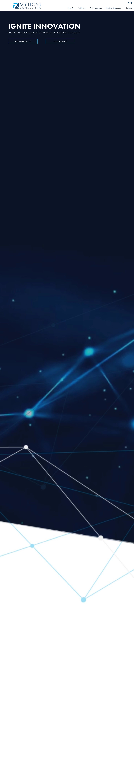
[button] (85, 8)
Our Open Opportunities (113, 8)
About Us (70, 8)
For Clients (81, 8)
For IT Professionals (96, 8)
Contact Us (129, 8)
